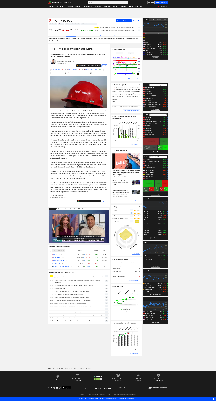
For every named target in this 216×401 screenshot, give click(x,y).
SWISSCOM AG (148, 130)
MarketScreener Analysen (55, 40)
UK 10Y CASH (148, 319)
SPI (146, 35)
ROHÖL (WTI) (147, 257)
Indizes (146, 19)
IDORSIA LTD (148, 91)
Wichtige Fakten (75, 38)
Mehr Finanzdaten (135, 144)
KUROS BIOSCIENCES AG (151, 102)
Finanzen (89, 35)
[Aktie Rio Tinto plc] (65, 70)
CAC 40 (147, 39)
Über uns (102, 394)
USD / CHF (146, 213)
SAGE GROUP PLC (149, 172)
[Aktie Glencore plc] (82, 70)
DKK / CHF (146, 223)
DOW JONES (148, 44)
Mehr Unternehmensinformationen (131, 110)
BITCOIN (147, 283)
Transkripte (89, 38)
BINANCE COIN (148, 289)
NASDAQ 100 (148, 46)
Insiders (83, 38)
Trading (115, 6)
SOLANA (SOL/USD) (149, 287)
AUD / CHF (146, 227)
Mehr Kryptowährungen (155, 294)
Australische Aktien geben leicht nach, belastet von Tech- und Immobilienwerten (73, 306)
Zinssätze (146, 299)
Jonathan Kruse (61, 60)
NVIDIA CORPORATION (150, 106)
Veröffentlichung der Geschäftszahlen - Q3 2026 (134, 106)
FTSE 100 (147, 41)
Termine (77, 6)
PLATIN (145, 263)
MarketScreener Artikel (132, 38)
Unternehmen (80, 35)
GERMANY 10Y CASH (150, 313)
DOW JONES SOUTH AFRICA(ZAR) (61, 266)
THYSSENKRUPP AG (150, 159)
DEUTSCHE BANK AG (150, 167)
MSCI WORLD (148, 54)
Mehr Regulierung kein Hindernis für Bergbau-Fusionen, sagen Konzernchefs (72, 320)
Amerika (159, 19)
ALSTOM (147, 165)
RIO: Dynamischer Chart (133, 78)
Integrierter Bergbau (135, 104)
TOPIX (146, 50)
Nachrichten (60, 6)
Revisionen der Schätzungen (132, 317)
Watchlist (146, 85)
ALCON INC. (148, 128)
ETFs (137, 35)
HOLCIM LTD (148, 117)
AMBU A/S (147, 178)
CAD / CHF (146, 225)
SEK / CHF (146, 219)
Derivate (131, 35)
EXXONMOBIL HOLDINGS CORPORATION (153, 104)
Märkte (51, 6)
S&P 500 (147, 43)
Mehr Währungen (155, 237)
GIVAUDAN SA (148, 125)
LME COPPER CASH (57, 263)
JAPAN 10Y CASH (149, 315)
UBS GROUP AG (149, 93)
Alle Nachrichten (53, 38)
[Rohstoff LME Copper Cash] (65, 73)
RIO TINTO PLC (57, 254)
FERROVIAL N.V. (149, 174)
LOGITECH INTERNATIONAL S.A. (153, 123)
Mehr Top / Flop (155, 151)
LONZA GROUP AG (149, 134)
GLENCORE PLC (57, 257)
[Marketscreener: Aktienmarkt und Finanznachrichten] (59, 2)
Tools (131, 6)
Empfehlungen (87, 6)
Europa (152, 19)
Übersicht (51, 35)
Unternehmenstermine (134, 353)
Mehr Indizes (155, 57)
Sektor (125, 35)
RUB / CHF (146, 217)
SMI (146, 33)
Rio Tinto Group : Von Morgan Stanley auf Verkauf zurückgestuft (69, 294)
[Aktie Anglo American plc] (102, 70)
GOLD (145, 255)
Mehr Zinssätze (155, 322)
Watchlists (107, 6)
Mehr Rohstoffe (155, 266)
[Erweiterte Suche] (126, 2)
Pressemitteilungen (98, 38)
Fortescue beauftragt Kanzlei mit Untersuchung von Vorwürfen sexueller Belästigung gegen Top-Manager (79, 315)
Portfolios (98, 6)
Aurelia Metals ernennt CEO (61, 288)
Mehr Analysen (136, 200)
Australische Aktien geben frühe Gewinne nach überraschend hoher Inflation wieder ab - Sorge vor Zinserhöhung (117, 30)
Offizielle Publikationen (109, 38)
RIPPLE (147, 291)
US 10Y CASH (148, 311)
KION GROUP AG (149, 163)
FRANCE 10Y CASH (149, 317)
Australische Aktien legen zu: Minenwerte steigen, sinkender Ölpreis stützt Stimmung (74, 285)
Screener (123, 6)
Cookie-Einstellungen (93, 394)
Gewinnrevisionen (118, 286)
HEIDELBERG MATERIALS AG (152, 161)
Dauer (113, 53)
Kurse (57, 35)
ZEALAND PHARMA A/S (150, 170)
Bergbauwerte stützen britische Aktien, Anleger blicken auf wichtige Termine (72, 297)
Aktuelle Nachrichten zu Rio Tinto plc (61, 272)
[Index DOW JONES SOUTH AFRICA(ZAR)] (90, 73)
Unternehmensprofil (119, 85)
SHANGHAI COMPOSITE (151, 48)
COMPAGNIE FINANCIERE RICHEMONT (153, 121)
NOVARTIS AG (148, 132)
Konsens (106, 35)
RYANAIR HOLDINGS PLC (151, 95)
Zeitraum (126, 53)
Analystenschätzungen (120, 259)
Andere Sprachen (120, 38)
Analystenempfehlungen (64, 38)
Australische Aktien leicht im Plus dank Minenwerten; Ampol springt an (70, 303)
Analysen (70, 6)
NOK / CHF (146, 221)
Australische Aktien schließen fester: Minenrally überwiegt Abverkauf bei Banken (73, 312)
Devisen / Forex (147, 198)
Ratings (113, 35)
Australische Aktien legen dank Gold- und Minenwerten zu (68, 318)
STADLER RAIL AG (149, 87)
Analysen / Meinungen (119, 150)
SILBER (145, 261)
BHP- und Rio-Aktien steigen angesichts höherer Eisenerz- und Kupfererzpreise (73, 300)
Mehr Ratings (136, 253)
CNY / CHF (146, 229)
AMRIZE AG (147, 89)
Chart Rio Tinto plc (118, 49)
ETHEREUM (148, 285)
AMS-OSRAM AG (149, 100)
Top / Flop (138, 6)
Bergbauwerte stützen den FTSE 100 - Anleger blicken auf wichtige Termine (72, 291)
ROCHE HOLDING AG (150, 136)
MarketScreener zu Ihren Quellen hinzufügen (89, 65)
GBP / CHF (146, 215)
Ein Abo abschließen (161, 2)
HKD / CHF (146, 230)
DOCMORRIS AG (149, 98)
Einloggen (151, 2)
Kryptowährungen (148, 270)
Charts (62, 35)
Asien (165, 19)
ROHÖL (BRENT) (148, 259)
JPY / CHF (146, 234)
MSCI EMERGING (149, 52)
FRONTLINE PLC (149, 176)
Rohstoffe (146, 242)
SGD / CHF (146, 232)
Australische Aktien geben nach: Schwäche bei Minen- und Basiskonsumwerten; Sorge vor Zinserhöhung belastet (117, 27)
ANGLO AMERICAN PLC (59, 260)
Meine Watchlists (155, 109)
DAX (146, 37)
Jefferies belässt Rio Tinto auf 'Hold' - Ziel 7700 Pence (67, 309)
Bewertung (97, 35)
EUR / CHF (146, 211)
